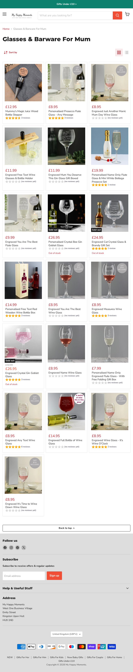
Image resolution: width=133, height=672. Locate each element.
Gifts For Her (22, 657)
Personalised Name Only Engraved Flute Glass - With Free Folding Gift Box (108, 376)
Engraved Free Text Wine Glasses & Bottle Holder (20, 176)
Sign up (54, 575)
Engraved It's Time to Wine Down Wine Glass (21, 505)
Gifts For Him (39, 657)
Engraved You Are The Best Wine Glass (64, 310)
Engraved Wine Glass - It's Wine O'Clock (107, 442)
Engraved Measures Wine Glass (107, 310)
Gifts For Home (114, 657)
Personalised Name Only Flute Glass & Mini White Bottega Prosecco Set (109, 178)
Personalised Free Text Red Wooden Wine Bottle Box (21, 310)
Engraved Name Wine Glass (65, 372)
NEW (10, 657)
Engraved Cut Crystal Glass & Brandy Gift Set (109, 243)
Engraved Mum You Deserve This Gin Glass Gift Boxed (64, 176)
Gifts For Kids (56, 657)
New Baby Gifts (75, 657)
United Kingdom (64, 634)
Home (6, 28)
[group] (17, 118)
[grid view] (119, 52)
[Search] (117, 15)
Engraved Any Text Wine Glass (20, 442)
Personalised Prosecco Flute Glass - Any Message (64, 112)
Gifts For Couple (95, 657)
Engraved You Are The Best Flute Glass (21, 243)
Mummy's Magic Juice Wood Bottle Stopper (21, 112)
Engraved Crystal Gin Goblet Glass (22, 374)
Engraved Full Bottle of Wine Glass (65, 442)
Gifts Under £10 (67, 661)
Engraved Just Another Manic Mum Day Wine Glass (109, 112)
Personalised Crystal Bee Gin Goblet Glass (65, 243)
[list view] (126, 52)
